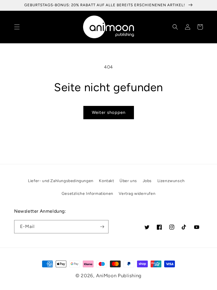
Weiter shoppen (108, 112)
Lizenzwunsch (171, 180)
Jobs (147, 180)
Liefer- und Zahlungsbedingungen (61, 180)
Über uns (128, 180)
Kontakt (106, 180)
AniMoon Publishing (119, 275)
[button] (17, 27)
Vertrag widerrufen (137, 193)
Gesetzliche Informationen (87, 193)
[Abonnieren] (102, 226)
